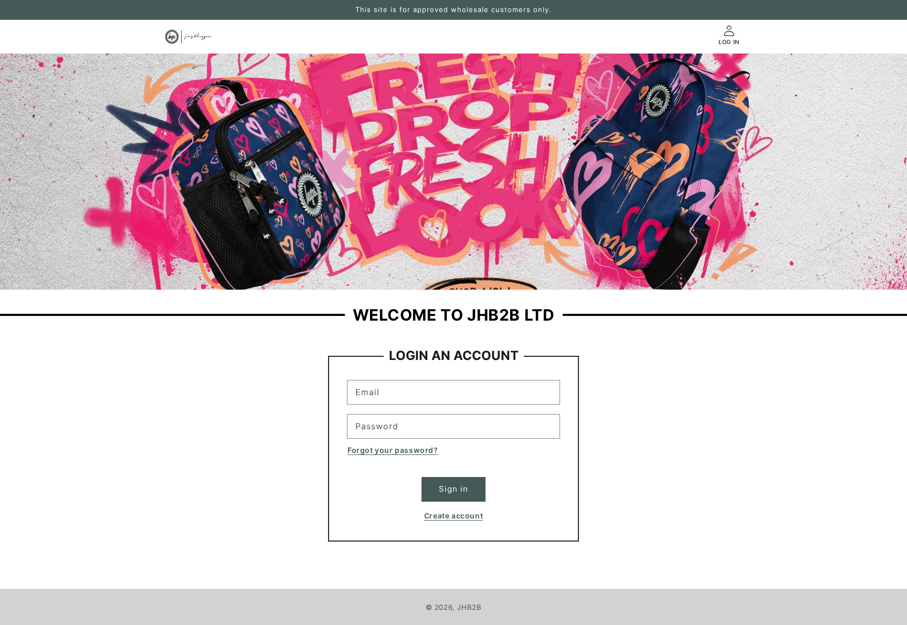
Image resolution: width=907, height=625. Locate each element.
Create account (453, 515)
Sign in (453, 489)
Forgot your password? (392, 450)
